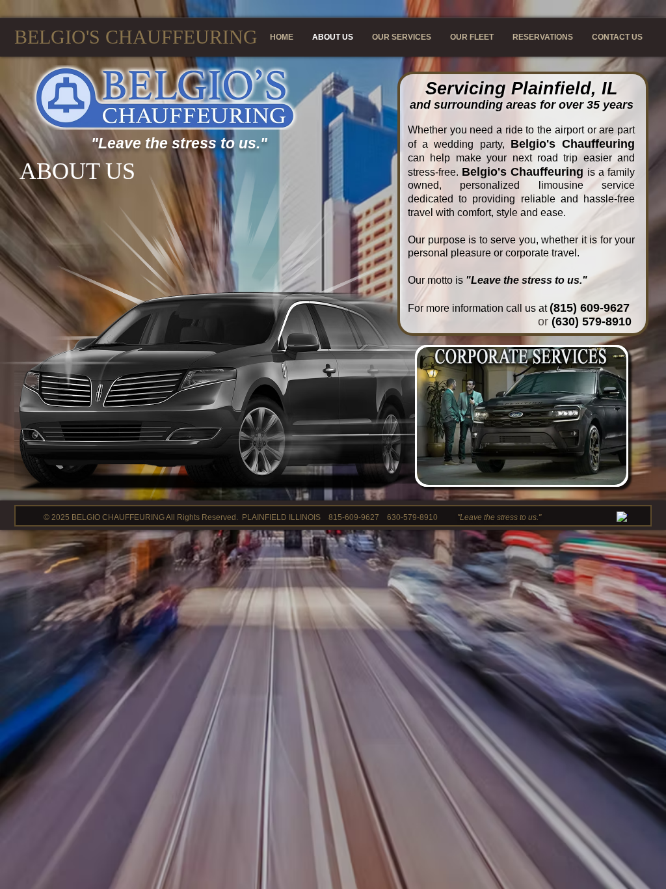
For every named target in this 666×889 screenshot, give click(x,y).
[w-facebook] (622, 517)
